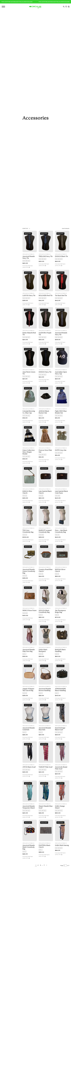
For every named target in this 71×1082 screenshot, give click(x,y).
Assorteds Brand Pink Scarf (61, 768)
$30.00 (41, 261)
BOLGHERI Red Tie (45, 295)
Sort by (25, 228)
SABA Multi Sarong (62, 845)
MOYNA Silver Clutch (60, 570)
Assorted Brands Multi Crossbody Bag (29, 847)
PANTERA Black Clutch (44, 846)
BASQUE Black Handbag (60, 650)
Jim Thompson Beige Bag (60, 611)
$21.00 (25, 379)
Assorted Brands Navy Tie (29, 257)
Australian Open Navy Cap (61, 373)
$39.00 (25, 300)
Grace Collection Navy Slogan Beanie (29, 452)
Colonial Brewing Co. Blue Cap (29, 412)
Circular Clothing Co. (28, 254)
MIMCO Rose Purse (30, 610)
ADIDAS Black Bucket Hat (44, 412)
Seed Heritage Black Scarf (60, 729)
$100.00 (26, 537)
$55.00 (57, 850)
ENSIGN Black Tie (61, 256)
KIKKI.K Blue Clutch (27, 492)
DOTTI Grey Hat (60, 450)
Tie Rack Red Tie (61, 295)
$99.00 (41, 852)
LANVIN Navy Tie (29, 295)
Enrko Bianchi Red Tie (29, 333)
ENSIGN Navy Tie (45, 372)
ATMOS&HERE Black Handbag (60, 689)
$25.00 (41, 695)
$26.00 (57, 735)
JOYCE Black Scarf (29, 767)
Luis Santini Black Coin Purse (61, 492)
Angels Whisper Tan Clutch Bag (28, 689)
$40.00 (58, 498)
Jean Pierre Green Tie (29, 373)
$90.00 (41, 617)
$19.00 (25, 656)
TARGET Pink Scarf (45, 767)
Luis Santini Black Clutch (45, 492)
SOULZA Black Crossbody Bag (44, 611)
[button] (64, 6)
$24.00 (25, 339)
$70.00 (57, 617)
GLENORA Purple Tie (45, 333)
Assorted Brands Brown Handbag (45, 689)
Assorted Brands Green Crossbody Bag (29, 571)
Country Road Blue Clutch (45, 570)
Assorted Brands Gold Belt (29, 729)
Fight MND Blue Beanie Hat (61, 412)
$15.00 (25, 418)
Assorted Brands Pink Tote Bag (29, 650)
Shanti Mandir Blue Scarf (46, 807)
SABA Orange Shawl (60, 807)
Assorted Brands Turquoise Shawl (29, 807)
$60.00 (41, 498)
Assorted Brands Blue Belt (45, 729)
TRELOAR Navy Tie (46, 256)
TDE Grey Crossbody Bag (28, 531)
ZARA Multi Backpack (43, 650)
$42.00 (41, 300)
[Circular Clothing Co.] (35, 7)
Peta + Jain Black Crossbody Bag (61, 531)
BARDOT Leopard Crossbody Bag (45, 531)
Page (61, 865)
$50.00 (57, 656)
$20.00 (25, 263)
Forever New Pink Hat (45, 451)
